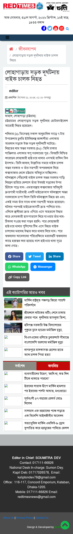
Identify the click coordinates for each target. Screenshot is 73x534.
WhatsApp (18, 267)
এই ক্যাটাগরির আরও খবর (25, 292)
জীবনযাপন (27, 49)
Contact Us (41, 518)
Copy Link (19, 277)
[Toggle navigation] (7, 37)
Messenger (45, 267)
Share (16, 256)
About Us (8, 518)
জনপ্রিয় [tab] (53, 366)
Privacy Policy (24, 518)
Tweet (37, 256)
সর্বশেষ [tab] (20, 366)
